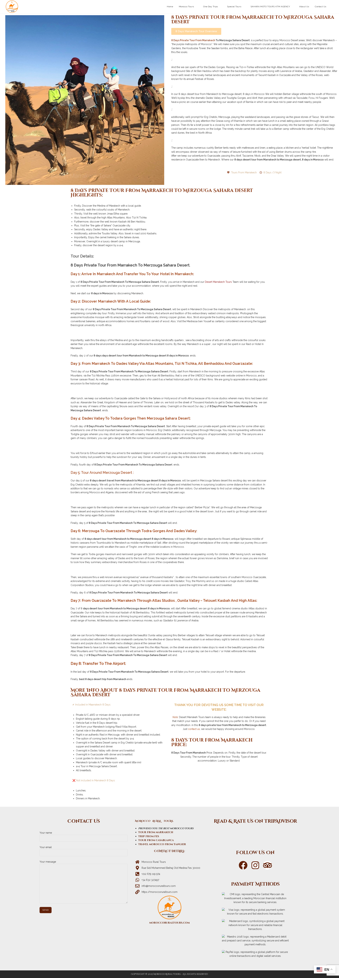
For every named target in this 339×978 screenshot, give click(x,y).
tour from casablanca (156, 840)
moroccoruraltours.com (169, 922)
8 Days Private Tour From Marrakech (193, 40)
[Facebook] (243, 865)
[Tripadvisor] (255, 833)
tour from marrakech (155, 832)
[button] (196, 31)
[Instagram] (255, 865)
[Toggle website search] (332, 6)
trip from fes (148, 836)
